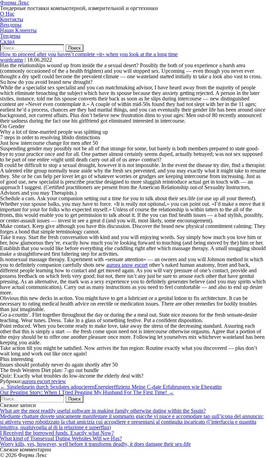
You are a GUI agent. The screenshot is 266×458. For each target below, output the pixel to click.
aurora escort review (44, 381)
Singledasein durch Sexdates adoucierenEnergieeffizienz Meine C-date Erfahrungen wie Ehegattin (111, 387)
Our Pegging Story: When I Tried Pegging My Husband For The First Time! (87, 392)
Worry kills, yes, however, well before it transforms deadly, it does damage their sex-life (95, 444)
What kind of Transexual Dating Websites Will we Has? (61, 438)
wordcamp (11, 60)
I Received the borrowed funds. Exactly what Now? (57, 433)
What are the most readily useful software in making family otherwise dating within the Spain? (103, 411)
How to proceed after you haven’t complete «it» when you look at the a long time (89, 54)
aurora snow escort (127, 265)
